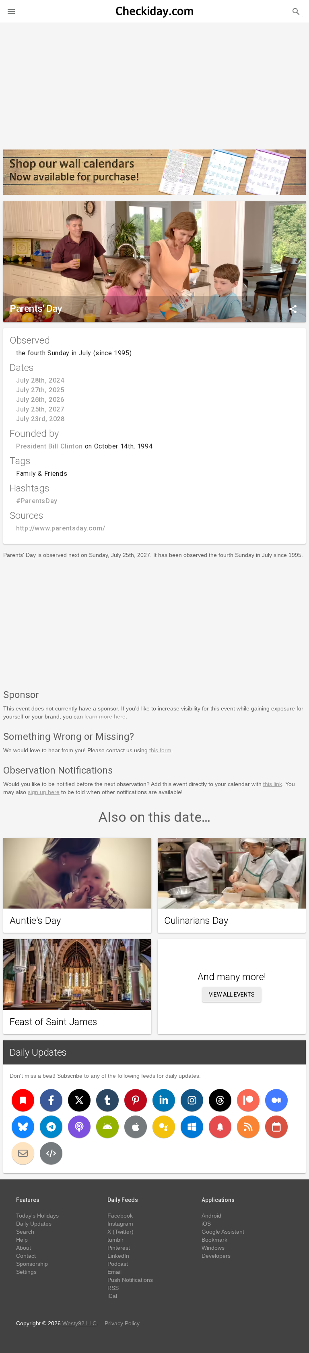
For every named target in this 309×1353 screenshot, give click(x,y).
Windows (213, 1248)
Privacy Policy (122, 1323)
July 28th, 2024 (40, 380)
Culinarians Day (196, 920)
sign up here (44, 792)
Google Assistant (223, 1231)
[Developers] (51, 1153)
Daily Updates (38, 1052)
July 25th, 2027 (40, 409)
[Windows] (192, 1127)
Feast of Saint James (53, 1022)
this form (160, 750)
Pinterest (118, 1248)
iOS (206, 1223)
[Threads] (220, 1100)
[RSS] (248, 1127)
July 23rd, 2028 (40, 419)
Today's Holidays (37, 1215)
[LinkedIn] (163, 1100)
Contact (26, 1256)
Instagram (120, 1223)
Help (22, 1239)
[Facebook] (51, 1100)
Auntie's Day (35, 920)
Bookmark (214, 1239)
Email (114, 1272)
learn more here (105, 716)
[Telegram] (51, 1127)
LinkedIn (118, 1256)
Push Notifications (130, 1280)
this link (272, 784)
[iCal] (276, 1127)
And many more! (232, 977)
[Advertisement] (154, 83)
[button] (11, 11)
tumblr (115, 1239)
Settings (26, 1272)
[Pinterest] (135, 1100)
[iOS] (135, 1127)
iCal (112, 1296)
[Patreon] (248, 1100)
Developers (216, 1256)
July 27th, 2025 (40, 390)
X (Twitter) (120, 1231)
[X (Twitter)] (79, 1100)
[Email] (23, 1153)
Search (25, 1231)
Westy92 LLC (79, 1323)
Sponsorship (32, 1264)
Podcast (117, 1264)
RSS (113, 1288)
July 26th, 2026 (40, 399)
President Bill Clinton (49, 446)
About (23, 1248)
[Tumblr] (107, 1100)
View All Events (232, 994)
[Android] (107, 1127)
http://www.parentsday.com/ (60, 528)
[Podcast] (79, 1127)
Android (211, 1215)
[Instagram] (192, 1100)
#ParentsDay (37, 501)
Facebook (120, 1215)
